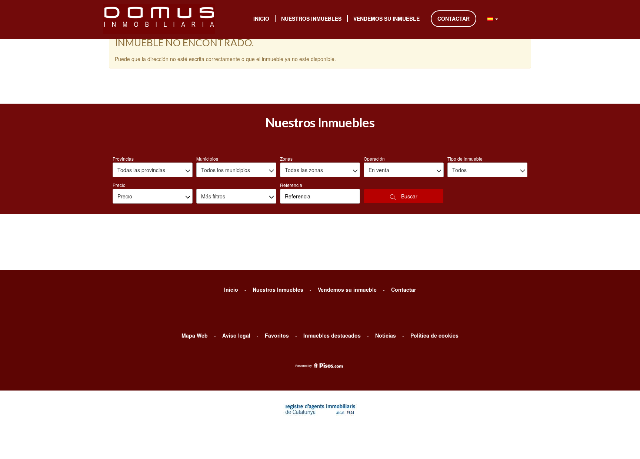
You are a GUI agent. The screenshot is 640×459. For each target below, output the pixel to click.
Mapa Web (194, 335)
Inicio (261, 18)
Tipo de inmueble (465, 158)
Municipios (207, 158)
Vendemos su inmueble (386, 18)
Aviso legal (236, 335)
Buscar (408, 196)
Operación (374, 158)
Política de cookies (434, 335)
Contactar (453, 18)
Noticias (385, 335)
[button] (493, 18)
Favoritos (277, 335)
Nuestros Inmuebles (311, 18)
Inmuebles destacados (332, 335)
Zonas (286, 158)
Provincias (123, 158)
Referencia (291, 185)
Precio (119, 185)
